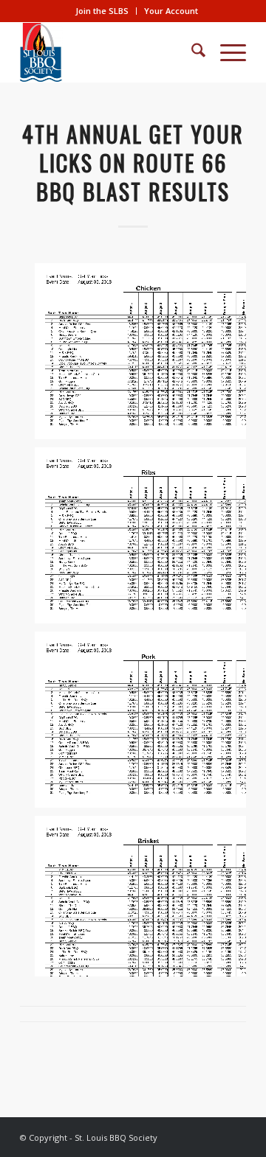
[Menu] (225, 52)
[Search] (191, 52)
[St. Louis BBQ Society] (110, 52)
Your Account (171, 10)
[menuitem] (102, 11)
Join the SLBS (102, 10)
